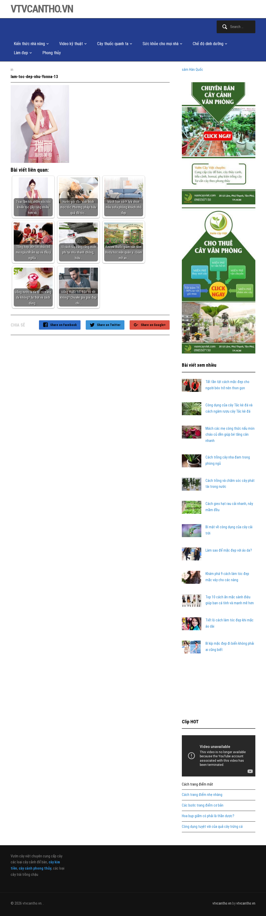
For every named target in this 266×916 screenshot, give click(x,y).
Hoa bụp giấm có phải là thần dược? (208, 816)
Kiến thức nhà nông (29, 43)
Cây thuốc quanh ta (112, 43)
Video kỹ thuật (71, 43)
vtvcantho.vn (42, 9)
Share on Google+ (153, 325)
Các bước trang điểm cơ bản (202, 805)
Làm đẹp (21, 52)
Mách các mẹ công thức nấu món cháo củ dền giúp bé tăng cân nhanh (230, 434)
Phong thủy (51, 52)
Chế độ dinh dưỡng (208, 43)
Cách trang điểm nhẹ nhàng (202, 795)
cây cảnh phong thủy (35, 868)
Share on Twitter (109, 325)
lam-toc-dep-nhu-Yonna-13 (34, 76)
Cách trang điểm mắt (197, 784)
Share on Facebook (63, 325)
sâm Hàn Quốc (192, 69)
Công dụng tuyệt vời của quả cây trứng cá (212, 826)
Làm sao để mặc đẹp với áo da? (228, 550)
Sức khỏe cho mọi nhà (160, 43)
